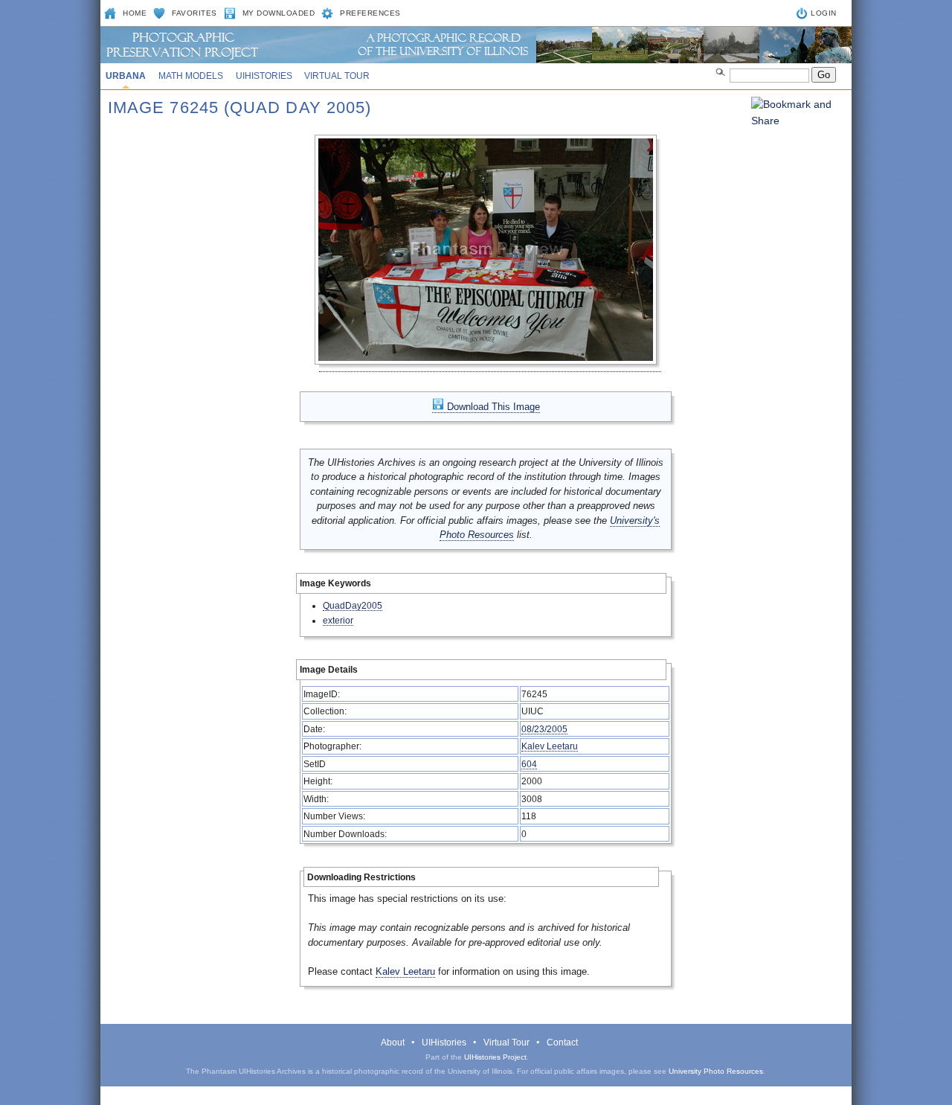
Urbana (126, 75)
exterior (338, 620)
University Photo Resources (716, 1071)
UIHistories (264, 75)
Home (135, 13)
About (393, 1042)
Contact (562, 1042)
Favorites (194, 13)
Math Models (190, 75)
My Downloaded (278, 13)
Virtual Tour (337, 75)
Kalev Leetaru (549, 746)
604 (529, 764)
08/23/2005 (544, 729)
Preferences (370, 13)
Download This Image (492, 406)
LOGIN (824, 13)
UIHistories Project (495, 1057)
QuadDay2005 (352, 605)
